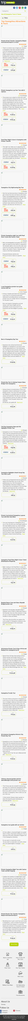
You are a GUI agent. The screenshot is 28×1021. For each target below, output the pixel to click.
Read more (7, 61)
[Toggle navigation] (25, 2)
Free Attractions (20, 995)
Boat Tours (7, 968)
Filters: (6, 18)
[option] (9, 65)
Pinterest (18, 1010)
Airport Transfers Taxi (7, 958)
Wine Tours (20, 976)
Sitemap (3, 1004)
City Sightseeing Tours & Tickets (20, 986)
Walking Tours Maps (7, 985)
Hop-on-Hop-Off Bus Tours (20, 958)
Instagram (4, 1012)
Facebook (4, 1010)
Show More (14, 944)
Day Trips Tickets (20, 968)
